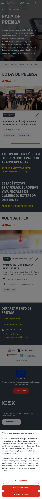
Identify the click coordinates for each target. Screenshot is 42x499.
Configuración (21, 481)
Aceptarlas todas (21, 494)
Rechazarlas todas (21, 488)
